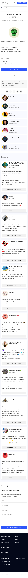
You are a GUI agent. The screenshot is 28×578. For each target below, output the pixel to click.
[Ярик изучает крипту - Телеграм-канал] (5, 122)
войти (16, 539)
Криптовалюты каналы (13, 99)
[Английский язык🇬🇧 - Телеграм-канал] (5, 316)
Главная (3, 539)
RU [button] (13, 2)
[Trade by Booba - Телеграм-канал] (5, 98)
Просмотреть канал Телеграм (14, 189)
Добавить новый (22, 2)
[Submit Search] (4, 7)
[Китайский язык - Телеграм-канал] (5, 401)
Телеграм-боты (5, 567)
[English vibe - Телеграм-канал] (5, 293)
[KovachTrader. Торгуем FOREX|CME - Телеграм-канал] (5, 130)
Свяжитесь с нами (5, 542)
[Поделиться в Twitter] (14, 91)
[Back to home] (4, 2)
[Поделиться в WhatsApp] (10, 91)
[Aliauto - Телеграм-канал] (5, 114)
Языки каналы (11, 167)
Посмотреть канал (14, 69)
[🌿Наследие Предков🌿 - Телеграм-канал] (5, 371)
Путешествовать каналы (14, 431)
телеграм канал (20, 558)
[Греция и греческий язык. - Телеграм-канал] (5, 430)
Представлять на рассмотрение (14, 527)
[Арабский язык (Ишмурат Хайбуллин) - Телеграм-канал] (5, 268)
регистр (17, 542)
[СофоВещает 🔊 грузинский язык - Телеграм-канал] (5, 243)
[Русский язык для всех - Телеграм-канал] (5, 218)
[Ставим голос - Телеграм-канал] (5, 455)
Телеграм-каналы (5, 561)
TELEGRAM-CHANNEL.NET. (14, 574)
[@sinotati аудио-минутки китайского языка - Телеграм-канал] (5, 344)
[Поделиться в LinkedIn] (21, 91)
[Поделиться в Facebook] (17, 91)
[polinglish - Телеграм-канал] (5, 197)
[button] (1, 8)
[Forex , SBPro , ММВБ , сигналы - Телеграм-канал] (5, 139)
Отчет (14, 75)
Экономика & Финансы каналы (15, 140)
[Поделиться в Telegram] (7, 91)
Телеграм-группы (5, 564)
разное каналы (11, 115)
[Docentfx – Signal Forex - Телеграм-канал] (5, 147)
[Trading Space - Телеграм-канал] (5, 106)
